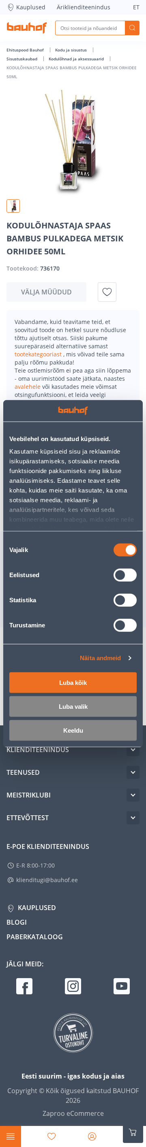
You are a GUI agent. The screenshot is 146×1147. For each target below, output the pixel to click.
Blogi (16, 922)
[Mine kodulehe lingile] (26, 28)
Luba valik (73, 706)
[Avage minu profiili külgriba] (92, 1136)
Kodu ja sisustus (71, 50)
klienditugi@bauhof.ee (47, 880)
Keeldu (73, 730)
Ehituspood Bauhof (25, 50)
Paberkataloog (34, 936)
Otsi (132, 28)
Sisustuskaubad (22, 59)
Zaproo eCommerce (73, 1113)
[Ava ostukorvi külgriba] (133, 1132)
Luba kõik (73, 682)
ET (136, 7)
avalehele (28, 386)
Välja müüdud (46, 292)
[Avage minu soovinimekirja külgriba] (51, 1136)
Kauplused (30, 7)
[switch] (125, 574)
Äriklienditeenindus (83, 7)
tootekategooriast (39, 354)
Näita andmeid (100, 658)
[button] (13, 206)
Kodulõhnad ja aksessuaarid (77, 59)
